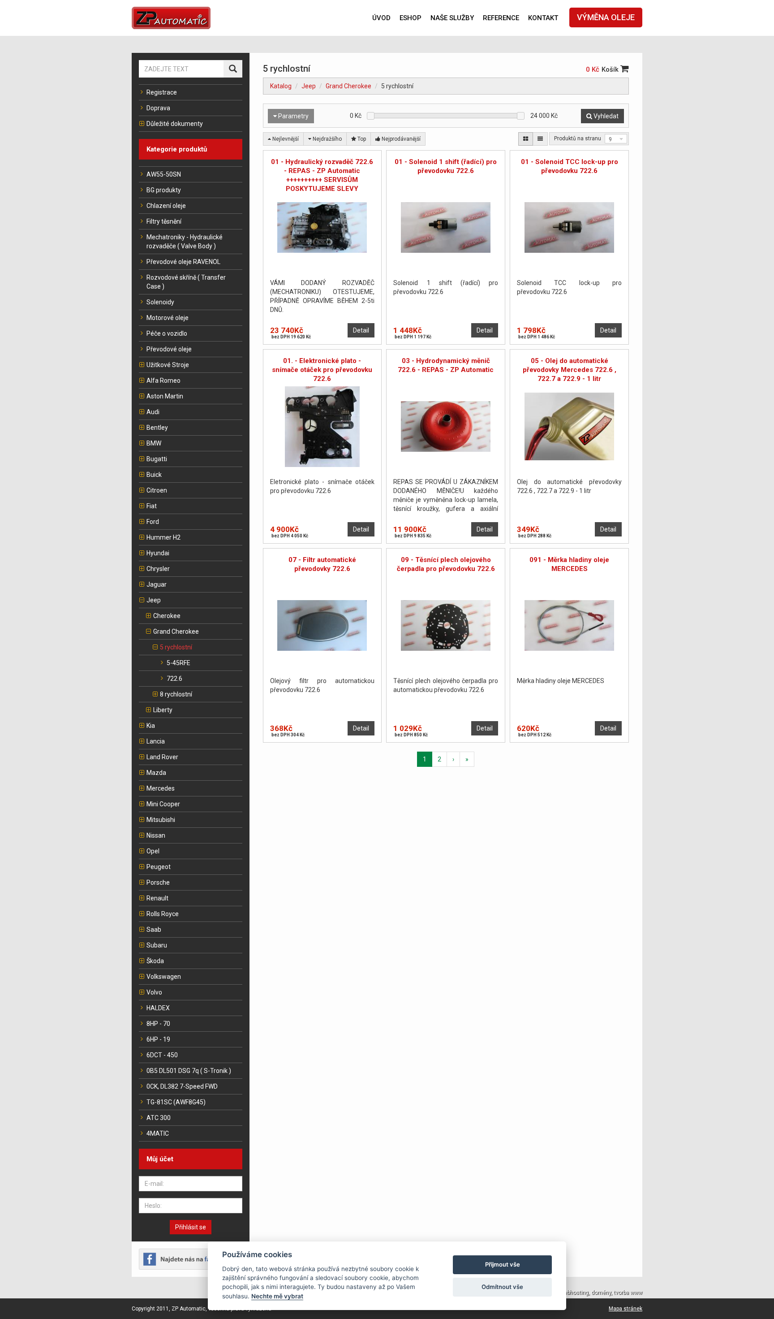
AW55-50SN (163, 174)
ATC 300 (158, 1117)
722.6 (174, 678)
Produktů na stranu (577, 138)
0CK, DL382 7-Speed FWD (182, 1086)
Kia (150, 725)
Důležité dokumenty (174, 123)
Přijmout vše (502, 1264)
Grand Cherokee (176, 631)
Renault (157, 898)
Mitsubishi (160, 819)
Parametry (293, 116)
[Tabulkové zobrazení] (525, 139)
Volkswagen (163, 976)
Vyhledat (605, 116)
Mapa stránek (625, 1309)
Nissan (155, 835)
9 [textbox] (610, 139)
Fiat (151, 506)
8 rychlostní (176, 694)
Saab (153, 929)
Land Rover (162, 757)
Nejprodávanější (400, 139)
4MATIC (157, 1133)
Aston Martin (164, 396)
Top (361, 139)
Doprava (158, 108)
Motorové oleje (167, 317)
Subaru (156, 945)
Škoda (155, 960)
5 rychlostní (176, 647)
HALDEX (158, 1008)
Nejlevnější (285, 139)
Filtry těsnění (163, 221)
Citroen (156, 490)
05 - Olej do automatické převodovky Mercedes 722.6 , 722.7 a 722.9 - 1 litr (569, 370)
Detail (361, 330)
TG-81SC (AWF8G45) (176, 1102)
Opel (152, 851)
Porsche (158, 882)
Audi (152, 411)
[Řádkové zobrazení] (540, 139)
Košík (611, 69)
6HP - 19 (158, 1039)
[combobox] (616, 138)
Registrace (161, 92)
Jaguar (156, 584)
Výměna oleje (606, 17)
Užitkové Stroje (167, 364)
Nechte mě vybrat (277, 1296)
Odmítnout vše (502, 1286)
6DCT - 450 (162, 1055)
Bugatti (156, 459)
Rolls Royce (162, 913)
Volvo (154, 992)
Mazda (156, 772)
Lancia (155, 741)
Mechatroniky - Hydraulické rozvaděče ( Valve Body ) (184, 242)
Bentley (157, 427)
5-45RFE (178, 662)
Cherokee (167, 615)
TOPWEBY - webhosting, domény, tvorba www (586, 1292)
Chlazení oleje (166, 205)
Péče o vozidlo (166, 333)
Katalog (281, 86)
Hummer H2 (163, 537)
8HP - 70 (158, 1023)
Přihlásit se (190, 1227)
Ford (152, 521)
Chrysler (158, 568)
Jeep (153, 600)
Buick (154, 474)
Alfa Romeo (163, 380)
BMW (153, 443)
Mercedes (160, 788)
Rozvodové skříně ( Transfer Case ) (186, 282)
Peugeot (158, 866)
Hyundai (157, 553)
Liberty (162, 710)
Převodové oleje (169, 349)
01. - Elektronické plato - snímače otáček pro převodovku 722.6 (322, 370)
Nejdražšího (326, 139)
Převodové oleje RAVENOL (183, 261)
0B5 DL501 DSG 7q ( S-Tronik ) (188, 1070)
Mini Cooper (163, 804)
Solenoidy (160, 302)
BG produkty (163, 190)
